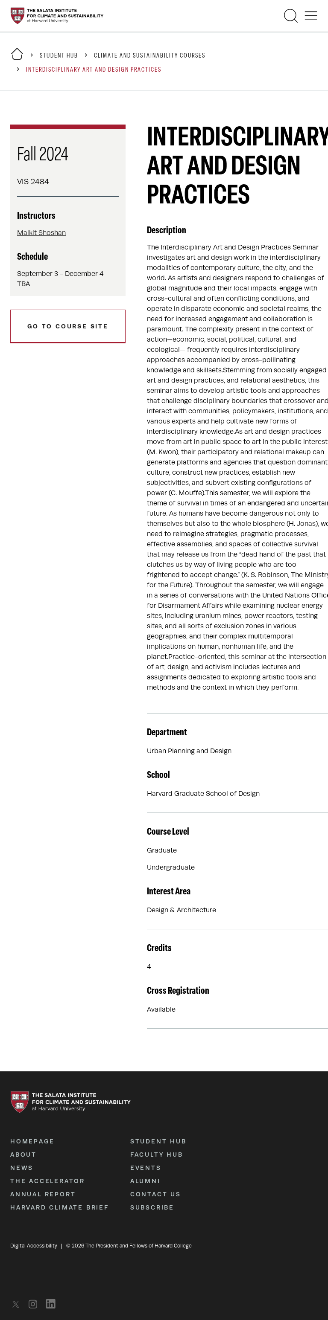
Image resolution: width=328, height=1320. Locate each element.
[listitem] (18, 1304)
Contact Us (155, 1194)
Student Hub (59, 56)
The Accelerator (47, 1181)
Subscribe (152, 1207)
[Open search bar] (291, 16)
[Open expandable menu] (311, 16)
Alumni (145, 1181)
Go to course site (67, 326)
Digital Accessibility (33, 1246)
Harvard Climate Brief (59, 1207)
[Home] (17, 59)
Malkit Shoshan (41, 233)
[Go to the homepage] (57, 15)
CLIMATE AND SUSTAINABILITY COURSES (149, 56)
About (23, 1154)
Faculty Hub (156, 1154)
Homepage (32, 1141)
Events (145, 1167)
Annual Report (43, 1194)
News (21, 1167)
